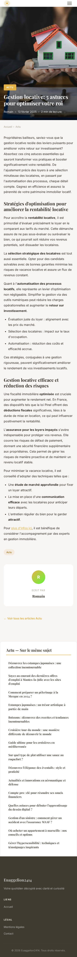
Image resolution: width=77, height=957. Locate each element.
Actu (9, 87)
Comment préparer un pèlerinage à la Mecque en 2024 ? (33, 694)
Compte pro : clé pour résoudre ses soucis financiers (35, 795)
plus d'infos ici (21, 528)
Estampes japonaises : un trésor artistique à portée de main (36, 707)
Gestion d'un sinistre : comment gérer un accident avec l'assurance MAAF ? (35, 820)
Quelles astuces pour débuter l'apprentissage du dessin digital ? (37, 807)
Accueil (8, 126)
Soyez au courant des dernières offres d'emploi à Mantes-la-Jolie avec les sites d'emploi (34, 680)
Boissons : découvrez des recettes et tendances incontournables (38, 719)
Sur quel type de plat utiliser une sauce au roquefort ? (36, 757)
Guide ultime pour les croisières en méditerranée (31, 744)
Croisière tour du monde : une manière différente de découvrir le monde (34, 732)
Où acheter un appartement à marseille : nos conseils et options (37, 832)
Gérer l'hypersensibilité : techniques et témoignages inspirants (33, 845)
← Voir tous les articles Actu (23, 618)
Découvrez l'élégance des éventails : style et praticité (36, 769)
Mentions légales (14, 926)
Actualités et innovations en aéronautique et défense (37, 782)
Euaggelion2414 (18, 879)
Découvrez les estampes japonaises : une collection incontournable (34, 665)
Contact (8, 933)
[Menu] (69, 3)
